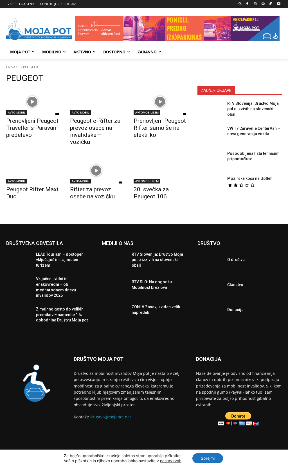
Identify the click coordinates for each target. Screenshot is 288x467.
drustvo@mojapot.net (110, 417)
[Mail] (263, 4)
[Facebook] (247, 4)
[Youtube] (278, 4)
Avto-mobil (16, 112)
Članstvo (235, 284)
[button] (240, 4)
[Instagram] (255, 4)
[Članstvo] (210, 286)
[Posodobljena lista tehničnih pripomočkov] (210, 161)
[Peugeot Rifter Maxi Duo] (32, 170)
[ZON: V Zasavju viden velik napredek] (114, 311)
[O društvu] (210, 261)
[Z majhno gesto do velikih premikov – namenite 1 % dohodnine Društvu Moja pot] (19, 316)
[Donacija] (210, 311)
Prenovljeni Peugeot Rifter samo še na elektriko (160, 127)
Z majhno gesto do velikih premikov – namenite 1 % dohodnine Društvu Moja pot (62, 314)
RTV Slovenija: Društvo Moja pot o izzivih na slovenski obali (253, 109)
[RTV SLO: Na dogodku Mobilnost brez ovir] (114, 286)
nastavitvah (170, 460)
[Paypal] (270, 4)
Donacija (235, 309)
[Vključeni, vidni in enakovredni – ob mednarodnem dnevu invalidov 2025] (19, 286)
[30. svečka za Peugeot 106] (160, 170)
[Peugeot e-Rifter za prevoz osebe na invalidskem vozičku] (96, 102)
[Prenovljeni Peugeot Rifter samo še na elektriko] (160, 102)
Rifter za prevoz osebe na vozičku (92, 193)
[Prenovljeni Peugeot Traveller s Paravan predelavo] (32, 102)
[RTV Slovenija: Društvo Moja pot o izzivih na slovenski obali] (210, 111)
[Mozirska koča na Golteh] (210, 186)
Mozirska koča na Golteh (250, 178)
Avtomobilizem (147, 112)
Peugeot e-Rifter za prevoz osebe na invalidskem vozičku (95, 131)
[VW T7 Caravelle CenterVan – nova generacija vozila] (210, 136)
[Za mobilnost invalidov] (39, 29)
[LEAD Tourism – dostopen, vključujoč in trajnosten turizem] (19, 261)
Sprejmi (208, 458)
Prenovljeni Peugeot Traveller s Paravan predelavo (32, 127)
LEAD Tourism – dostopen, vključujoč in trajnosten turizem (60, 259)
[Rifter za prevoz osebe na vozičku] (96, 170)
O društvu (236, 259)
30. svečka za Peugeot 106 (151, 193)
